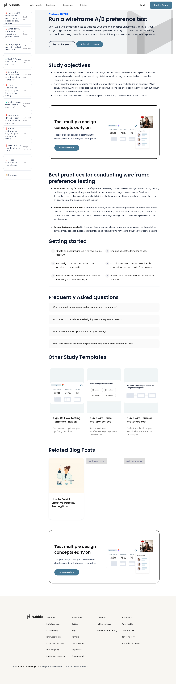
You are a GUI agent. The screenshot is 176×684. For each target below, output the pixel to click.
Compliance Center (131, 643)
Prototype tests (53, 624)
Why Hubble (36, 5)
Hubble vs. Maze (104, 624)
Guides (75, 624)
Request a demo (66, 147)
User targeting (53, 649)
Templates (77, 637)
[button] (52, 5)
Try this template (62, 44)
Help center (77, 649)
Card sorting (52, 630)
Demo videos (78, 643)
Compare (101, 617)
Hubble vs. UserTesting (107, 630)
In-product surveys (55, 643)
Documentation (79, 656)
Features (51, 617)
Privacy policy (128, 637)
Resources (77, 617)
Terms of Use (128, 630)
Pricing (83, 5)
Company (127, 617)
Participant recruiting (56, 656)
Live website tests (54, 637)
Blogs (74, 630)
